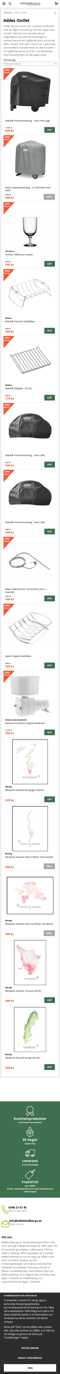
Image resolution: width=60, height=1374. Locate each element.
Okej (30, 1367)
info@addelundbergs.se (25, 1221)
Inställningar (30, 1348)
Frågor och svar (16, 1224)
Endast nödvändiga (30, 1357)
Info (49, 196)
